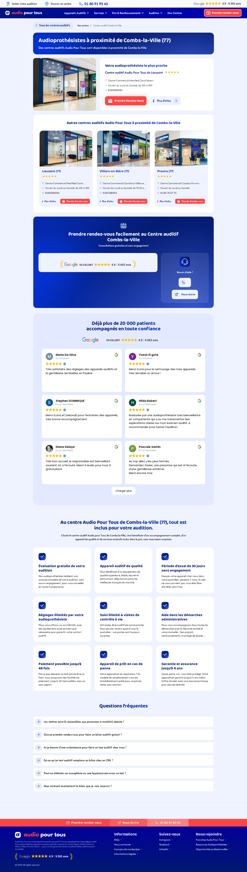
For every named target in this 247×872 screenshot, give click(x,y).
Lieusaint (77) (51, 171)
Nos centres (83, 25)
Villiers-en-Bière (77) (114, 171)
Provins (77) (165, 171)
